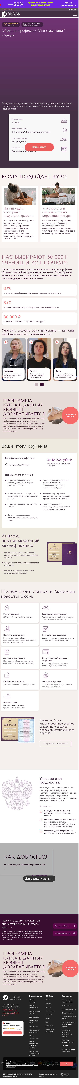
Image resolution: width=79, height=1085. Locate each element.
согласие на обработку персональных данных (22, 1065)
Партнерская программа (50, 1030)
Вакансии (49, 1015)
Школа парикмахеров (34, 1037)
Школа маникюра (32, 1001)
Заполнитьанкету (70, 415)
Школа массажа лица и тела (34, 1031)
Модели (48, 1003)
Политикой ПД (11, 1067)
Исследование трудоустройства (67, 1001)
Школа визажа (34, 1017)
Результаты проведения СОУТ (68, 1041)
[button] (75, 14)
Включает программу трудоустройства (34, 24)
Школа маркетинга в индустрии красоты (33, 1045)
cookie (8, 1063)
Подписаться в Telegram (62, 926)
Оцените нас (12, 1033)
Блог (47, 1022)
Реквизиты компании (69, 1009)
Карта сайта (49, 1026)
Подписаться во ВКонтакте (63, 933)
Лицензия (65, 1046)
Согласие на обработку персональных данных (67, 1033)
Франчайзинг (50, 1011)
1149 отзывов (19, 1028)
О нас (47, 1000)
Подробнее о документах (56, 743)
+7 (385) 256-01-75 (8, 9)
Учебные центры (67, 1006)
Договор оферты (67, 1013)
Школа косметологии (33, 1007)
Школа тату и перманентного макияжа (34, 1053)
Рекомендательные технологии (68, 1050)
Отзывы (48, 1007)
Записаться (39, 147)
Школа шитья (33, 1026)
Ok (67, 1064)
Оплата (48, 1018)
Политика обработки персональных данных (68, 1024)
